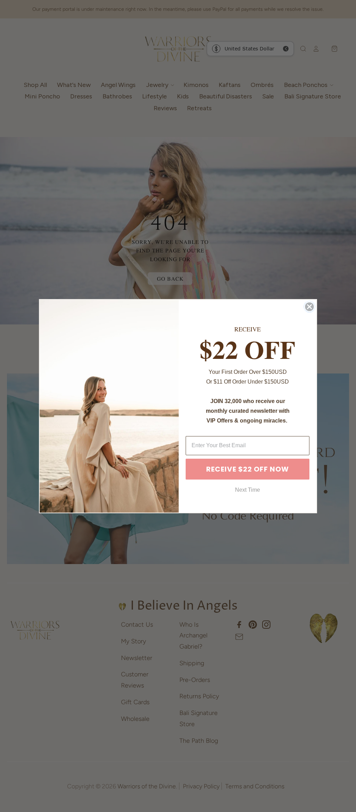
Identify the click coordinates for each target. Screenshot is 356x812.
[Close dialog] (309, 307)
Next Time (247, 490)
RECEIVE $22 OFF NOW (247, 469)
